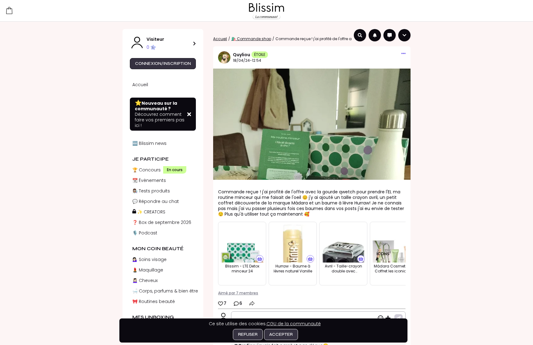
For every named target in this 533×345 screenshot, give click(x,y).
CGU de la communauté (293, 324)
